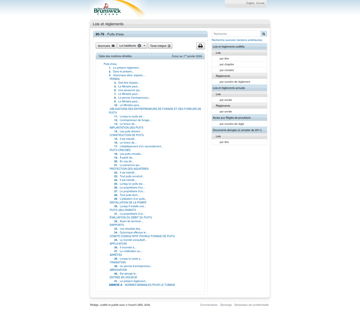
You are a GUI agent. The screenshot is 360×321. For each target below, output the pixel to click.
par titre (224, 58)
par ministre (227, 70)
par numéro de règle (232, 124)
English (250, 3)
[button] (200, 46)
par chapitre (227, 64)
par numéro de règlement (235, 81)
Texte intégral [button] (158, 46)
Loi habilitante (129, 45)
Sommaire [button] (104, 46)
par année (226, 100)
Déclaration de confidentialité (251, 305)
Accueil (260, 3)
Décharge (226, 305)
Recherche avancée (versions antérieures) (237, 40)
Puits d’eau (110, 64)
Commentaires (209, 305)
